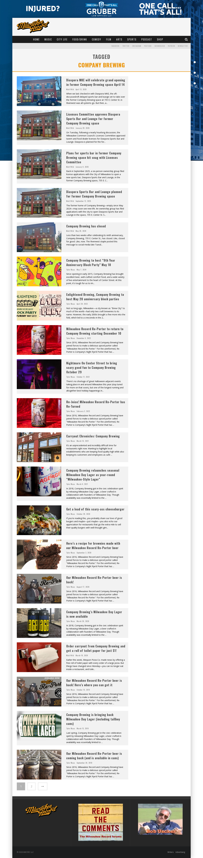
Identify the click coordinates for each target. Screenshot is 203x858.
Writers (170, 852)
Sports (131, 39)
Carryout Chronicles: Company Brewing (93, 436)
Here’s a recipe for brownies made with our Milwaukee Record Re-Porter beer (93, 545)
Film (108, 39)
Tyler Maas (70, 269)
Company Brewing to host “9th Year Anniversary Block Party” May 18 (90, 262)
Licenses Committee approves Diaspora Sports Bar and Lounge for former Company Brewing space (93, 118)
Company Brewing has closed (86, 226)
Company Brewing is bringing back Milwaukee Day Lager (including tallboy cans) (93, 719)
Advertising (180, 852)
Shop (160, 39)
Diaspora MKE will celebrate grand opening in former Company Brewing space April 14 (95, 82)
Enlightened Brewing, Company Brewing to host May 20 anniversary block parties (95, 296)
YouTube (148, 46)
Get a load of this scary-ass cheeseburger (95, 509)
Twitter (125, 46)
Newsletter (183, 46)
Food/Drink (79, 39)
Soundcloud (160, 46)
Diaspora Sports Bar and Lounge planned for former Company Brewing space (94, 193)
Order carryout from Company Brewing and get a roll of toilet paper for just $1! (95, 648)
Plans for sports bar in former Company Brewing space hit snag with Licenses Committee (93, 157)
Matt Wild (70, 89)
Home (36, 39)
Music (48, 39)
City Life (62, 39)
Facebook (115, 46)
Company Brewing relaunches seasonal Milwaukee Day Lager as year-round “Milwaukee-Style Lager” (92, 474)
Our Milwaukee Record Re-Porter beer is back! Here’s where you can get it (94, 682)
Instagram (136, 46)
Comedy (96, 39)
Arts (119, 39)
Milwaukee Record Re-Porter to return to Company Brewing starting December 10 (94, 331)
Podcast (146, 39)
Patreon (171, 46)
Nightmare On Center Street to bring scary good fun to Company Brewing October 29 (91, 367)
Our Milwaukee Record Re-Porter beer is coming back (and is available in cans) (94, 755)
